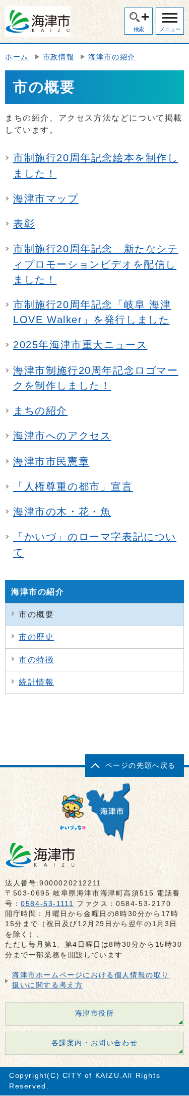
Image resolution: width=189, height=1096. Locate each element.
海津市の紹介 (112, 57)
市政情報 (58, 57)
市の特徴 (36, 659)
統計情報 (36, 682)
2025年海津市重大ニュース (80, 344)
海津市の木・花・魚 (62, 511)
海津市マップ (46, 198)
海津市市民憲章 (51, 461)
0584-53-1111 (47, 904)
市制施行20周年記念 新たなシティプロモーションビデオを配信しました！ (95, 263)
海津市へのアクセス (62, 435)
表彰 (24, 223)
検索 (139, 29)
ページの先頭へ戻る (140, 765)
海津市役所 (94, 1013)
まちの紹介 (40, 410)
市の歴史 (36, 637)
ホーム (17, 57)
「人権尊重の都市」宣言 (73, 486)
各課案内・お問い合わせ (94, 1043)
